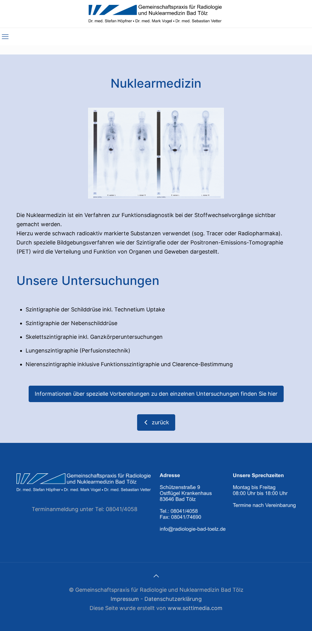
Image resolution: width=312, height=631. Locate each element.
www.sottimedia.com (195, 608)
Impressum (125, 599)
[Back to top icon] (156, 576)
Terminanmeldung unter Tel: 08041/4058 (84, 509)
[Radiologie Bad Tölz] (156, 14)
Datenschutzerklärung (173, 599)
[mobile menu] (5, 36)
